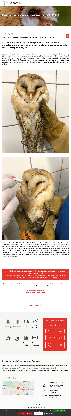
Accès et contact (9, 378)
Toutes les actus (35, 305)
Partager (67, 36)
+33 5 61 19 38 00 (56, 385)
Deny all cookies (26, 413)
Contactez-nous (56, 382)
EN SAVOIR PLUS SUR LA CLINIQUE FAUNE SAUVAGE (35, 292)
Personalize (38, 413)
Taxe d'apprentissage (52, 345)
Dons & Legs (51, 337)
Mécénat (50, 331)
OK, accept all (60, 411)
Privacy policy (48, 413)
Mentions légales (35, 405)
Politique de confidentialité (36, 407)
